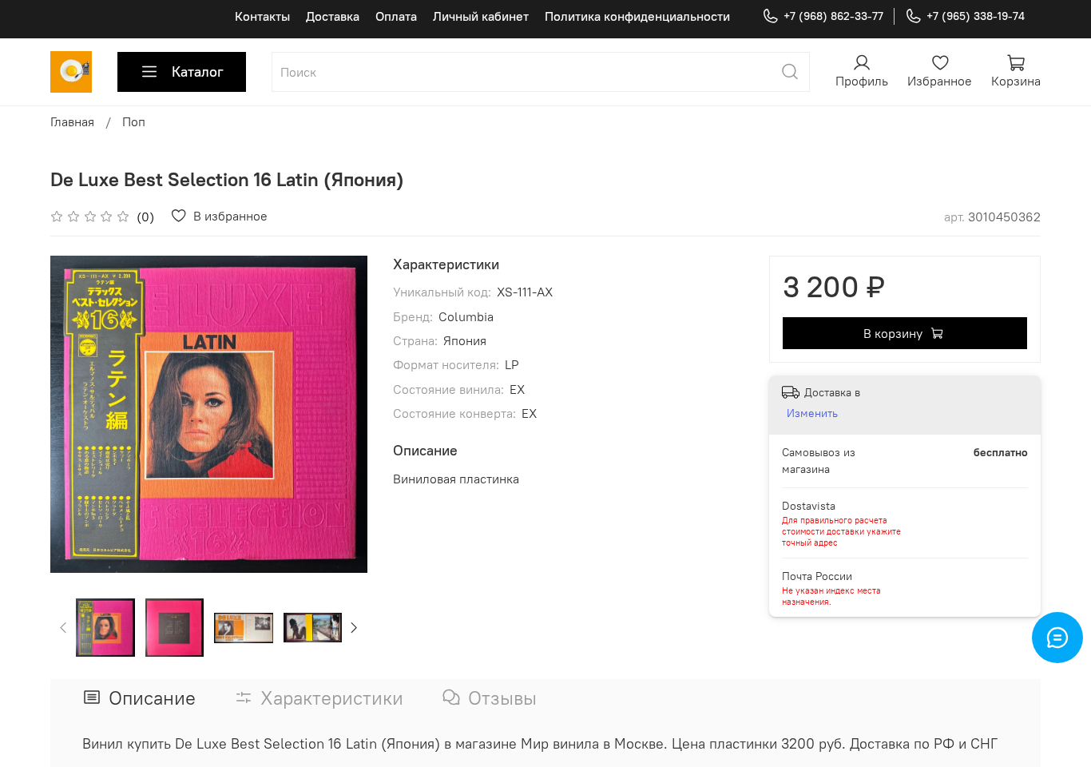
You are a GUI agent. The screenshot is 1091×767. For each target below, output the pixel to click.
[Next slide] (342, 414)
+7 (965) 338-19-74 (975, 16)
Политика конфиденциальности (637, 16)
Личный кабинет (481, 16)
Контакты (262, 16)
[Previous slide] (76, 414)
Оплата (396, 16)
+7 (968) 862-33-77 (833, 16)
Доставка (332, 16)
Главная (72, 121)
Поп (133, 121)
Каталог (198, 71)
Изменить (812, 413)
